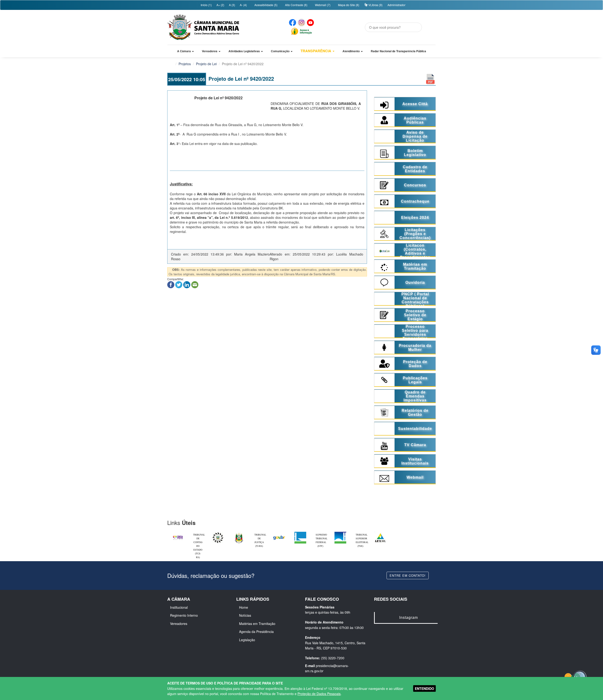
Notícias (245, 615)
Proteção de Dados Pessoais (319, 693)
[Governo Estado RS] (239, 533)
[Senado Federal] (340, 533)
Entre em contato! (408, 575)
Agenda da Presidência (256, 631)
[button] (185, 51)
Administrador (396, 5)
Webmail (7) (322, 5)
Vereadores (178, 623)
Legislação (247, 639)
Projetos (185, 63)
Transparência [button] (316, 50)
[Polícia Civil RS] (218, 533)
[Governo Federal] (279, 533)
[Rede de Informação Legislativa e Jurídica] (380, 533)
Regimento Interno (184, 615)
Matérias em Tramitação (257, 623)
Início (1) (206, 5)
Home (243, 607)
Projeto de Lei (206, 63)
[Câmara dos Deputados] (300, 533)
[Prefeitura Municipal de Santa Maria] (178, 535)
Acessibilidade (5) (265, 5)
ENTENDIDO (424, 688)
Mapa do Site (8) (348, 5)
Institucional (179, 607)
